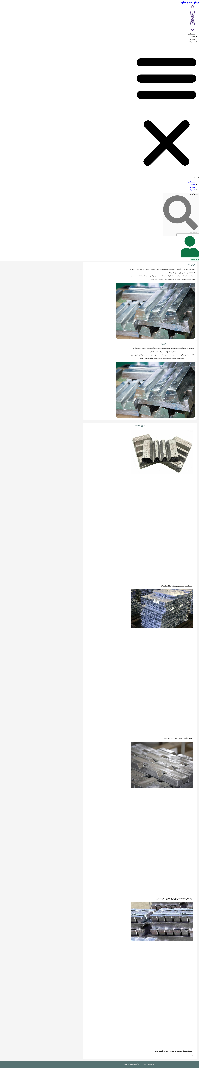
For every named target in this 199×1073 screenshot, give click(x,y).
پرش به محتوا (189, 2)
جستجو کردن (194, 194)
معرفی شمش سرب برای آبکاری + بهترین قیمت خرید (173, 1051)
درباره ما (192, 39)
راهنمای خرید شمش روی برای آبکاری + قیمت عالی (174, 898)
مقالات (193, 37)
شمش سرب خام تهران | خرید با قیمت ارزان (176, 586)
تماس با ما (192, 42)
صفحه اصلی (191, 34)
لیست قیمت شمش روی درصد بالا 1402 (177, 738)
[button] (166, 112)
